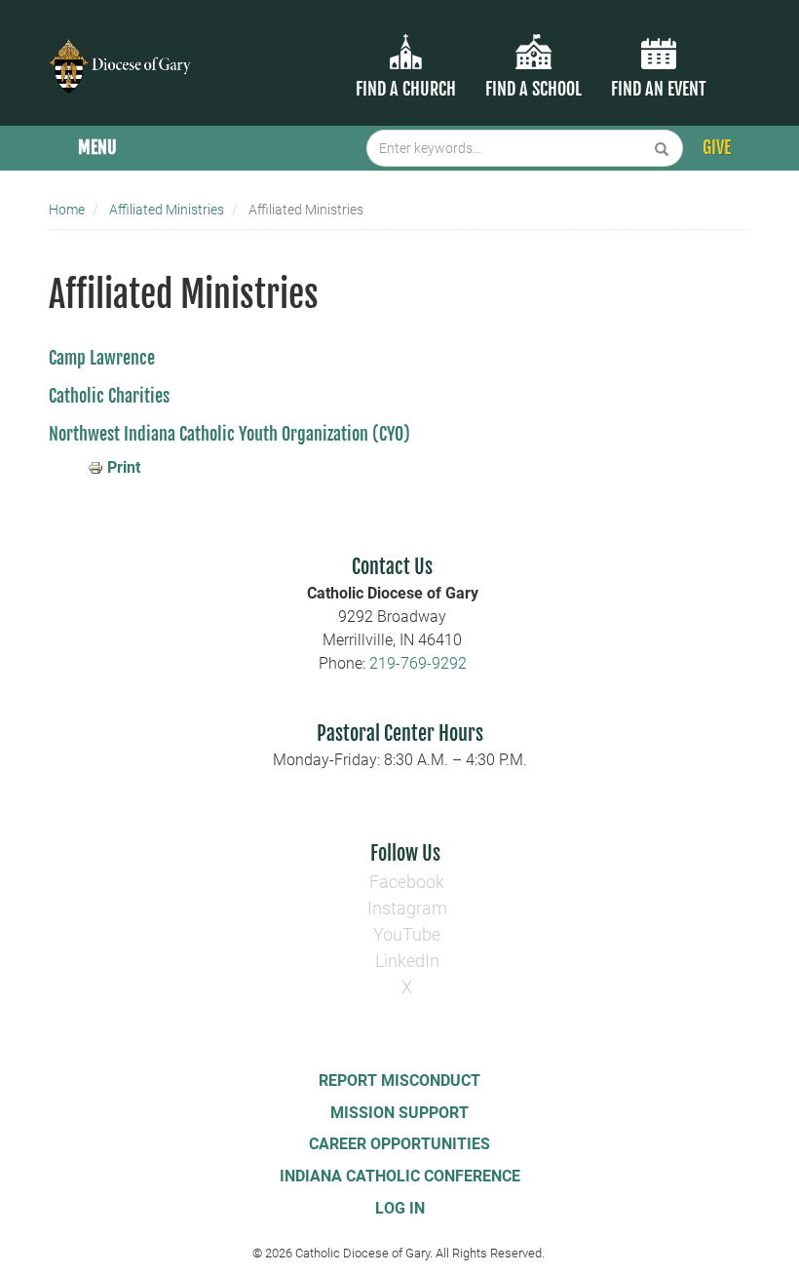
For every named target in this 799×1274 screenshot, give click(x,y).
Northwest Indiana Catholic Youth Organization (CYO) (229, 433)
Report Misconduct (399, 1080)
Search (662, 148)
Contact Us (392, 567)
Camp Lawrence (104, 357)
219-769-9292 (418, 663)
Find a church (406, 88)
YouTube (406, 934)
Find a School (533, 88)
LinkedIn (407, 960)
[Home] (122, 54)
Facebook (406, 881)
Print (123, 467)
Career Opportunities (399, 1144)
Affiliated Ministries (166, 209)
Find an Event (658, 88)
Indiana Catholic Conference (400, 1176)
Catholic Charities (111, 395)
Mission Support (399, 1112)
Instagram (407, 908)
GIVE (717, 147)
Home (67, 209)
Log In (400, 1208)
